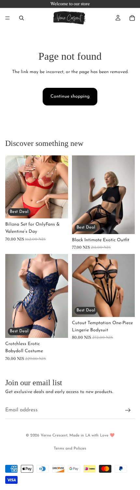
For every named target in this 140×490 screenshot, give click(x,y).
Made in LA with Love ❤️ (92, 435)
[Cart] (132, 18)
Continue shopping (70, 96)
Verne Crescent (54, 435)
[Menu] (7, 17)
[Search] (21, 18)
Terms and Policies (70, 448)
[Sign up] (128, 411)
